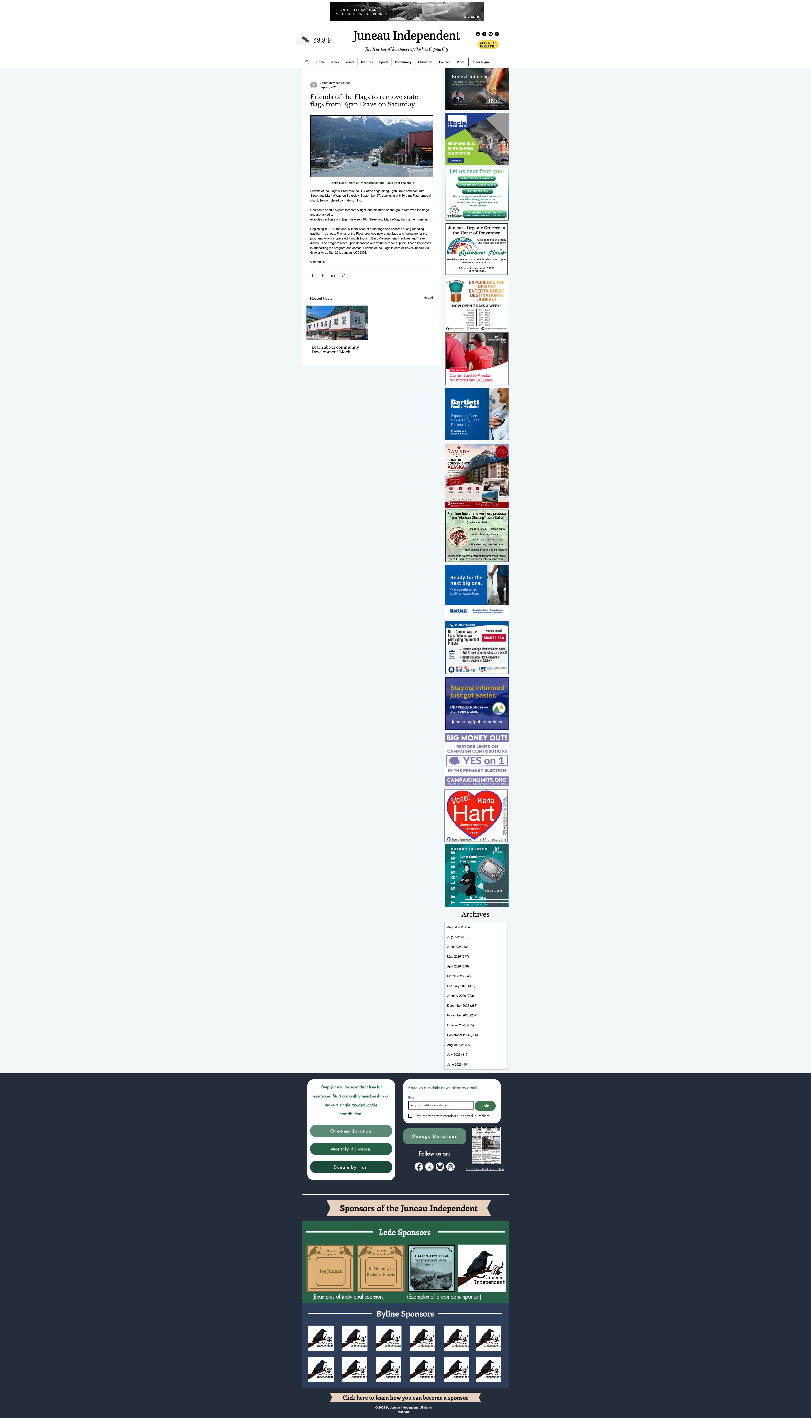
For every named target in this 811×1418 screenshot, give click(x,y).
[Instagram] (497, 34)
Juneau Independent (407, 36)
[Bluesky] (491, 34)
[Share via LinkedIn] (333, 275)
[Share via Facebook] (312, 275)
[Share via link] (343, 275)
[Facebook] (478, 34)
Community (317, 261)
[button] (351, 1131)
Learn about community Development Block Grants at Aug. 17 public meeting (335, 349)
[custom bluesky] (440, 1166)
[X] (484, 34)
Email (412, 1097)
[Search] (307, 62)
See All (428, 297)
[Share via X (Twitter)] (323, 275)
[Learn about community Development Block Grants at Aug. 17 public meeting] (337, 323)
